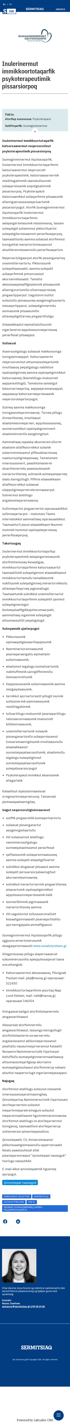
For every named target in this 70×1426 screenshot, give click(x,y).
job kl (31, 1201)
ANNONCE (60, 9)
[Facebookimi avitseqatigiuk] (5, 1222)
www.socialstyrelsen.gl (49, 946)
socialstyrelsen (14, 1201)
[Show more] (35, 131)
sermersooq (41, 1196)
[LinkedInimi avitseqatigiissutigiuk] (11, 1222)
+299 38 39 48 (37, 1306)
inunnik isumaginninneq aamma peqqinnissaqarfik (23, 1208)
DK (10, 4)
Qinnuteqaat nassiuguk (20, 1183)
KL (4, 4)
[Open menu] (59, 1415)
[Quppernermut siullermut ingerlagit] (9, 11)
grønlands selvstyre (17, 1196)
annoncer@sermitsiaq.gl (16, 1306)
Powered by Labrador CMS (35, 1420)
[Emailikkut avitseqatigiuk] (18, 1222)
